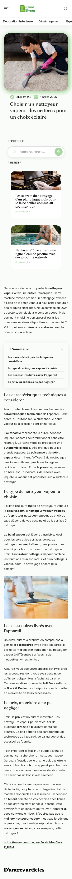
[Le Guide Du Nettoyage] (27, 8)
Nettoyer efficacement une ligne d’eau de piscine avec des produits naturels (35, 253)
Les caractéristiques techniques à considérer (30, 359)
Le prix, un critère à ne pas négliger (31, 382)
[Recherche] (65, 9)
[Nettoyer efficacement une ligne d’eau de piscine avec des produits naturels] (36, 235)
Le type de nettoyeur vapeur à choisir (33, 368)
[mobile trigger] (7, 8)
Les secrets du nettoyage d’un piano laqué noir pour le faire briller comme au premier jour (35, 201)
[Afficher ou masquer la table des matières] (46, 349)
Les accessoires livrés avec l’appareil (32, 375)
